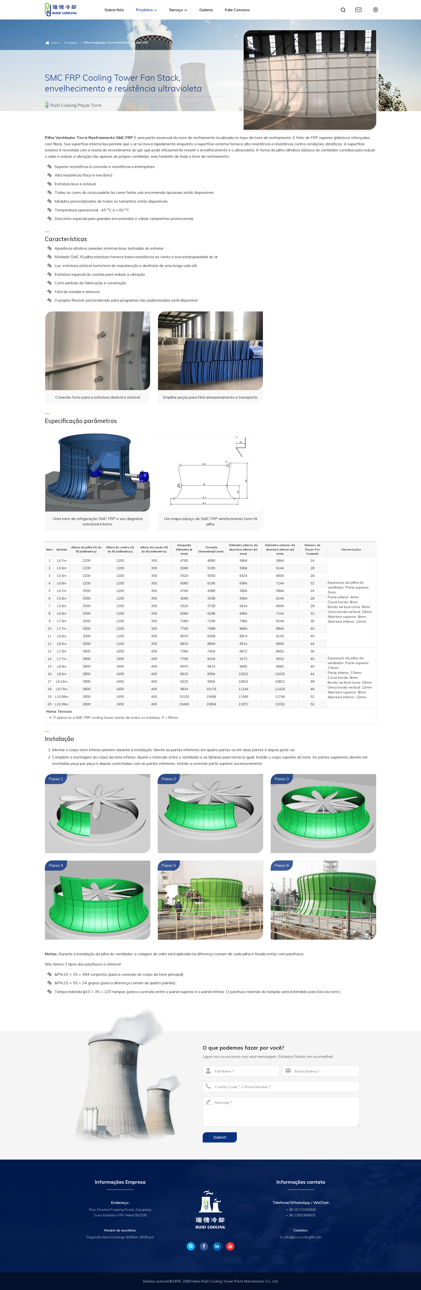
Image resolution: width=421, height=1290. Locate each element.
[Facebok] (204, 1246)
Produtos (70, 42)
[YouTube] (230, 1246)
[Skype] (191, 1246)
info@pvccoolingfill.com (302, 1237)
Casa (54, 42)
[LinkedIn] (217, 1246)
